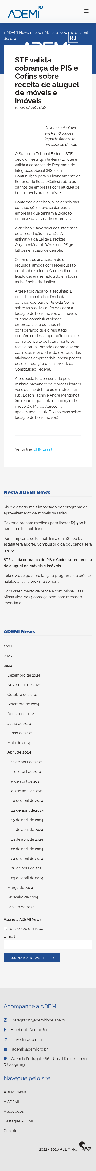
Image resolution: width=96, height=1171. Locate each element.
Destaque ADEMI (18, 1121)
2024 (8, 665)
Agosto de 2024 (20, 714)
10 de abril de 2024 (27, 800)
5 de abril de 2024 (26, 781)
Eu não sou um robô (25, 928)
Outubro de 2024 (22, 694)
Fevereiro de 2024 (22, 897)
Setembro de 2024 (23, 704)
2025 (8, 656)
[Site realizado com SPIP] (85, 1149)
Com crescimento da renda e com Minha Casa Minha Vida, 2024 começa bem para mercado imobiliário (43, 597)
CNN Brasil (43, 449)
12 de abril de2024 (27, 810)
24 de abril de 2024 (27, 858)
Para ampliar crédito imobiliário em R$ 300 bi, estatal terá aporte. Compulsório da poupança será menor (48, 544)
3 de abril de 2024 (26, 771)
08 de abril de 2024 (27, 791)
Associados (14, 1111)
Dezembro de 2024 (23, 675)
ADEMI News (18, 32)
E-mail (9, 936)
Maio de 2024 (18, 743)
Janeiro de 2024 (20, 907)
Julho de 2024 (19, 723)
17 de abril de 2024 (27, 829)
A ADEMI (11, 1102)
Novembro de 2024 (24, 685)
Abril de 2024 (19, 752)
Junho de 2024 (20, 733)
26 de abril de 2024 (27, 868)
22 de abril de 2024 (27, 849)
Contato (10, 1131)
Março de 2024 (20, 887)
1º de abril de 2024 (27, 762)
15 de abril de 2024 (27, 820)
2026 (8, 646)
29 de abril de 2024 (27, 878)
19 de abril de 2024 (27, 839)
